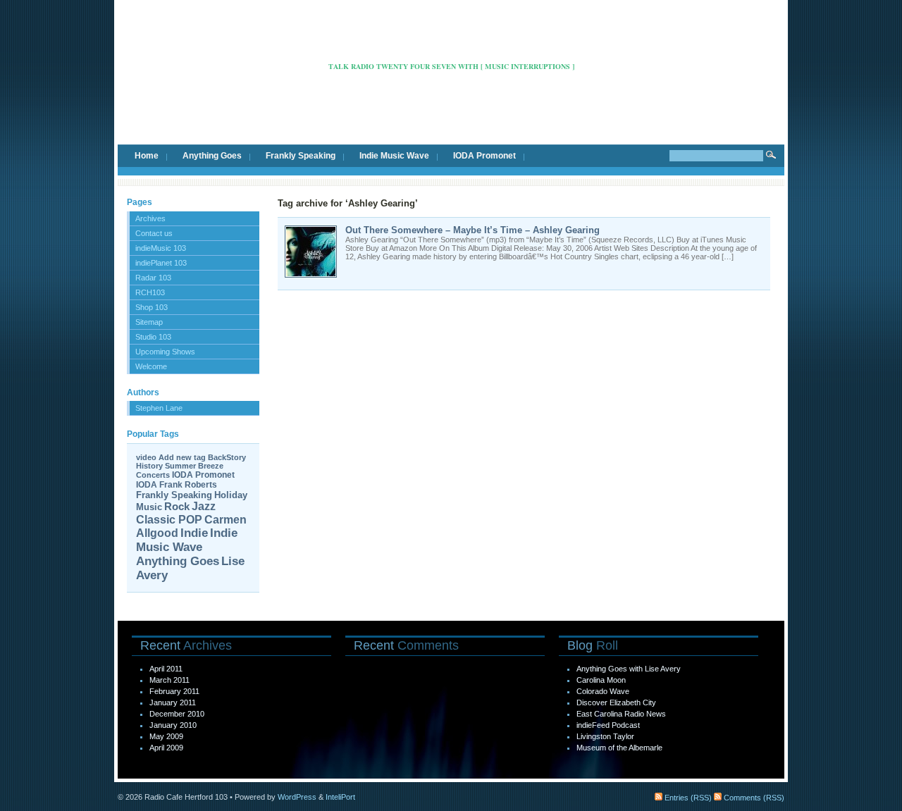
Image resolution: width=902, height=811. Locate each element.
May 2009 (166, 736)
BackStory (227, 457)
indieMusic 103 (160, 248)
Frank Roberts (188, 485)
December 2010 (176, 714)
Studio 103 (153, 337)
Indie (194, 533)
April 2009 (166, 747)
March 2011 (169, 680)
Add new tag (182, 457)
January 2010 (173, 725)
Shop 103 (151, 307)
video (146, 457)
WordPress (297, 797)
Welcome (151, 366)
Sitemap (149, 322)
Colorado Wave (602, 691)
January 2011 (172, 702)
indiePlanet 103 (161, 263)
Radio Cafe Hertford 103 (451, 45)
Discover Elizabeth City (616, 702)
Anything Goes (212, 156)
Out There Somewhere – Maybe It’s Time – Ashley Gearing (472, 230)
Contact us (154, 233)
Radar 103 (153, 277)
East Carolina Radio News (621, 714)
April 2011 (166, 668)
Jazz (204, 506)
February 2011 (174, 691)
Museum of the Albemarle (619, 747)
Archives (150, 218)
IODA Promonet (484, 156)
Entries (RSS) (687, 797)
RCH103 (150, 292)
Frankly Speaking (300, 156)
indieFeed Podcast (608, 725)
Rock (177, 506)
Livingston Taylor (605, 736)
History (149, 466)
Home (147, 156)
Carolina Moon (601, 680)
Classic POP (169, 520)
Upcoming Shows (165, 351)
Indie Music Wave (394, 156)
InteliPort (340, 797)
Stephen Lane (159, 408)
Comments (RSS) (753, 797)
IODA (146, 485)
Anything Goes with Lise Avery (628, 668)
